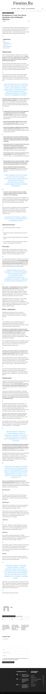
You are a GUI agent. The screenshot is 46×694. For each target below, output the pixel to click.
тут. (18, 592)
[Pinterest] (8, 24)
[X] (6, 24)
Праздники (23, 8)
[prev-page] (3, 632)
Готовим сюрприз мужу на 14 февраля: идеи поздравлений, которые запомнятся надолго (6, 627)
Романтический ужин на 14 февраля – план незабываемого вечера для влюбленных (25, 627)
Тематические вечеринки (14, 11)
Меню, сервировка (8, 46)
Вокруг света (13, 8)
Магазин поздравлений (30, 8)
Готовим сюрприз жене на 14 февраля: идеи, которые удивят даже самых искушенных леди (16, 627)
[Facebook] (3, 24)
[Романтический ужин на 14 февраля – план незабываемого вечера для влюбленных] (25, 621)
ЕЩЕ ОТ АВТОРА (19, 616)
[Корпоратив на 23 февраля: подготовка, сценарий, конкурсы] (19, 675)
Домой (3, 11)
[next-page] (4, 632)
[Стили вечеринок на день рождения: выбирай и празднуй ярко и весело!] (19, 685)
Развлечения (6, 47)
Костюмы (6, 45)
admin (4, 21)
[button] (42, 8)
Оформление (6, 42)
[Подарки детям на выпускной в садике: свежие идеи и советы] (19, 680)
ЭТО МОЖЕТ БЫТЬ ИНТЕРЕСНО (9, 616)
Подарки (18, 8)
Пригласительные (7, 43)
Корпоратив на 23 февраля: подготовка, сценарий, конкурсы (25, 675)
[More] (14, 24)
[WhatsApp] (11, 24)
